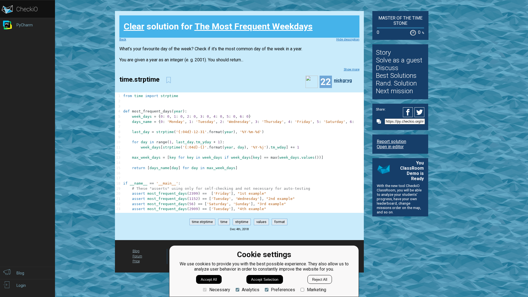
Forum (137, 256)
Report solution (391, 141)
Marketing (316, 289)
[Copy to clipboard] (380, 121)
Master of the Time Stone (400, 20)
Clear (134, 26)
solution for (218, 26)
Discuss (387, 68)
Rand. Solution (396, 83)
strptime (241, 222)
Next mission (394, 91)
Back (122, 39)
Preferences (283, 289)
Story (383, 52)
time (224, 222)
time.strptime (202, 222)
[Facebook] (408, 112)
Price (136, 261)
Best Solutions (396, 75)
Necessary (219, 289)
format (279, 222)
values (261, 222)
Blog (136, 251)
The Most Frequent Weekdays (253, 26)
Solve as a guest (399, 60)
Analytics (250, 289)
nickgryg (343, 80)
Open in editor (390, 146)
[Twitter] (419, 112)
